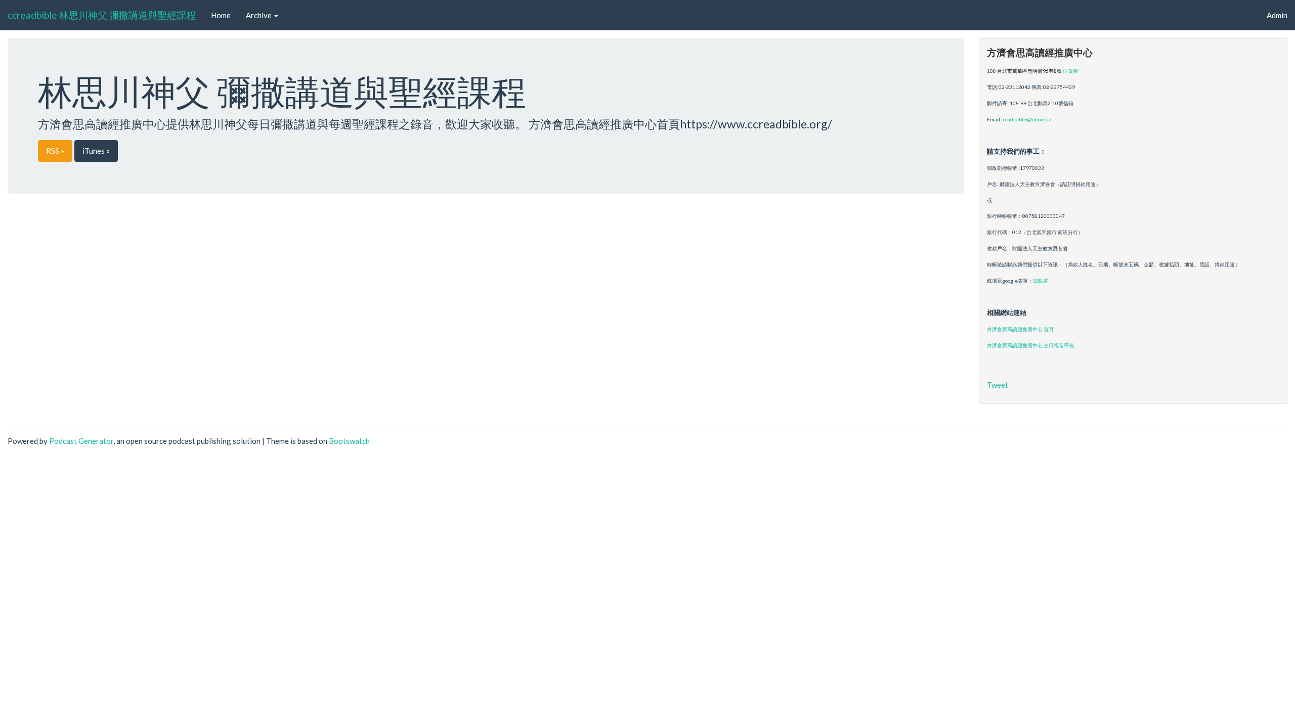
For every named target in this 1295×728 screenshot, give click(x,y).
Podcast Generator (81, 440)
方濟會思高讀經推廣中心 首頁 (1020, 329)
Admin (1277, 15)
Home (221, 15)
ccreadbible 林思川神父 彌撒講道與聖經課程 (102, 15)
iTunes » (96, 150)
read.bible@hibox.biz (1027, 119)
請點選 (1040, 281)
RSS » (55, 150)
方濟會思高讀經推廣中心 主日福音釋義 (1030, 345)
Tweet (997, 384)
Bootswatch (349, 440)
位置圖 (1070, 71)
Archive (259, 15)
